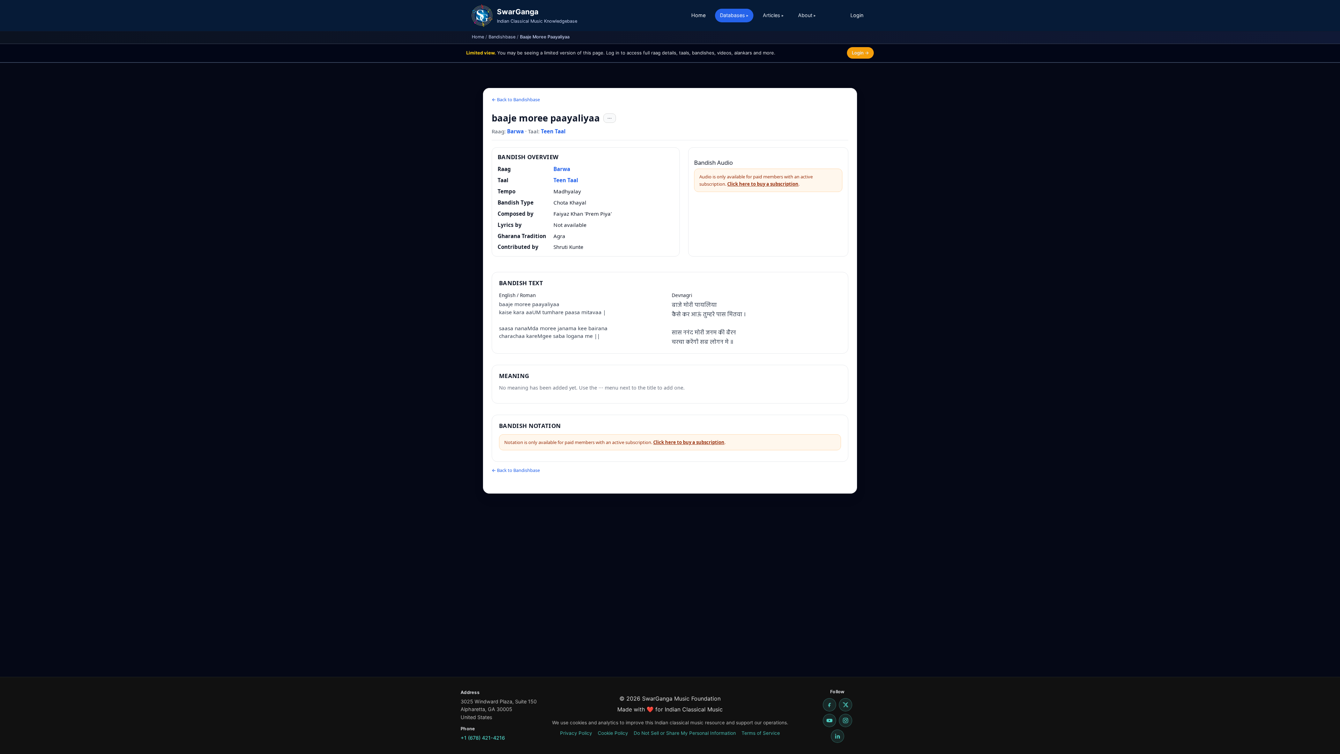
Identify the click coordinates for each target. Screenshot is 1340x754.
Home (698, 15)
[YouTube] (829, 720)
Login (856, 15)
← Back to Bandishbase (516, 99)
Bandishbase (502, 36)
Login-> (860, 53)
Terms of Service (761, 733)
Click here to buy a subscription (762, 184)
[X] (845, 704)
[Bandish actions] (609, 118)
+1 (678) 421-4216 (483, 738)
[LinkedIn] (837, 736)
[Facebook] (829, 704)
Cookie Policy (613, 733)
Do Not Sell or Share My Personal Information (685, 733)
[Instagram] (845, 720)
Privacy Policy (576, 733)
